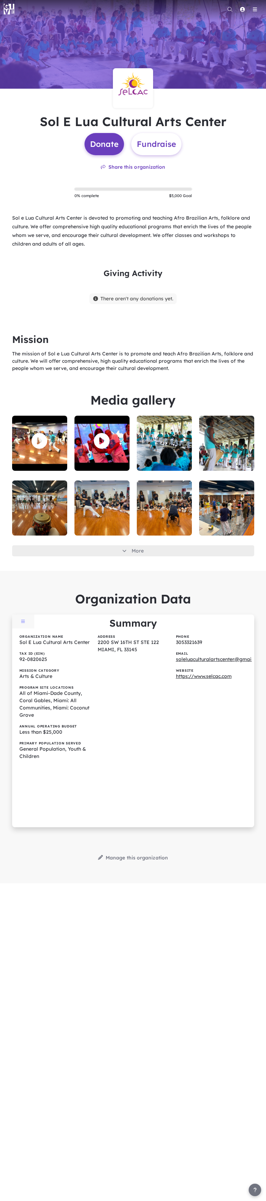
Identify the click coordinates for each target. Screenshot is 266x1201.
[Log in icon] (242, 9)
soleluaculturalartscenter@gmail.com (220, 659)
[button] (39, 441)
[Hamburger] (255, 9)
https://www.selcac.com (204, 676)
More (138, 551)
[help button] (255, 1190)
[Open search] (230, 9)
